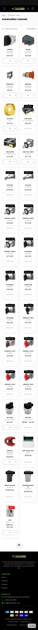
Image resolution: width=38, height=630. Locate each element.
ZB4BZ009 (9, 84)
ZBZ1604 (10, 451)
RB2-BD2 (28, 417)
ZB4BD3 (10, 49)
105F (9, 520)
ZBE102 (28, 49)
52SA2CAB (28, 285)
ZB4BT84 (28, 84)
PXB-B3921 (28, 119)
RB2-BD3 (10, 417)
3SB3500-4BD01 (9, 251)
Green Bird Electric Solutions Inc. (21, 619)
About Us (5, 581)
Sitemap (4, 588)
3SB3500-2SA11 (9, 384)
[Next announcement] (34, 2)
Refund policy (13, 622)
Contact (4, 584)
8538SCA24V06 (9, 485)
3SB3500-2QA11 (28, 318)
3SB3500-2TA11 (28, 351)
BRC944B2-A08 (28, 451)
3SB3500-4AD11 (9, 218)
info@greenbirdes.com (12, 603)
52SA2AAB (28, 251)
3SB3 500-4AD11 (28, 152)
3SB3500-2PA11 (28, 384)
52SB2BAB (9, 285)
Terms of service (25, 622)
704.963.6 (9, 119)
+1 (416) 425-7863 (10, 600)
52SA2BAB (9, 318)
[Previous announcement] (4, 2)
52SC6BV (10, 185)
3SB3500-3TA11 (9, 351)
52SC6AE (28, 185)
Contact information (26, 625)
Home (3, 15)
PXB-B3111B (10, 152)
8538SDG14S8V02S (28, 486)
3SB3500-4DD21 (28, 218)
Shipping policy (12, 625)
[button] (4, 8)
